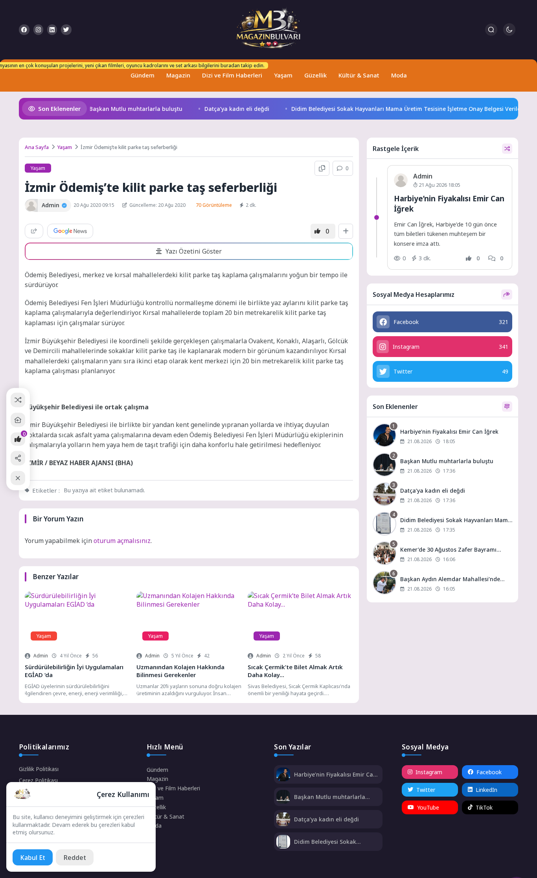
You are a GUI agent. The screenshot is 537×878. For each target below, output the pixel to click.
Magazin (178, 75)
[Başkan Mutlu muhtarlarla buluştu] (442, 466)
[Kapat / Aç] (18, 478)
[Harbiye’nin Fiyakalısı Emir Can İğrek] (442, 436)
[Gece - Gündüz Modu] (509, 33)
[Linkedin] (52, 29)
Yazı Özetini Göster (194, 251)
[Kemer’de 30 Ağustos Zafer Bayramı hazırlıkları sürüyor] (442, 554)
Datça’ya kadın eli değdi (228, 108)
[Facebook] (24, 29)
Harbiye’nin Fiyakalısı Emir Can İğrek (335, 774)
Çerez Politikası (38, 780)
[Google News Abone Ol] (70, 231)
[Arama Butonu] (491, 30)
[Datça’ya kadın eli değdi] (442, 495)
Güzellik (315, 75)
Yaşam (283, 75)
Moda (399, 75)
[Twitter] (66, 29)
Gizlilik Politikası (39, 769)
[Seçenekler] (345, 231)
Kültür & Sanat (358, 75)
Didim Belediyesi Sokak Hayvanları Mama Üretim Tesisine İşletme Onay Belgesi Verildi (398, 108)
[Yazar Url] (31, 205)
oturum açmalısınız (122, 540)
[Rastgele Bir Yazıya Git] (18, 400)
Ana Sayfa (37, 147)
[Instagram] (38, 29)
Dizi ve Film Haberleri (230, 71)
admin (40, 655)
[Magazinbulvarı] (268, 29)
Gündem (141, 71)
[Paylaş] (34, 231)
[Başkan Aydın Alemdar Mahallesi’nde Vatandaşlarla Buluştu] (442, 583)
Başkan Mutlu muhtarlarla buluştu (127, 108)
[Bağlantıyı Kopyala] (321, 168)
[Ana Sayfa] (18, 419)
